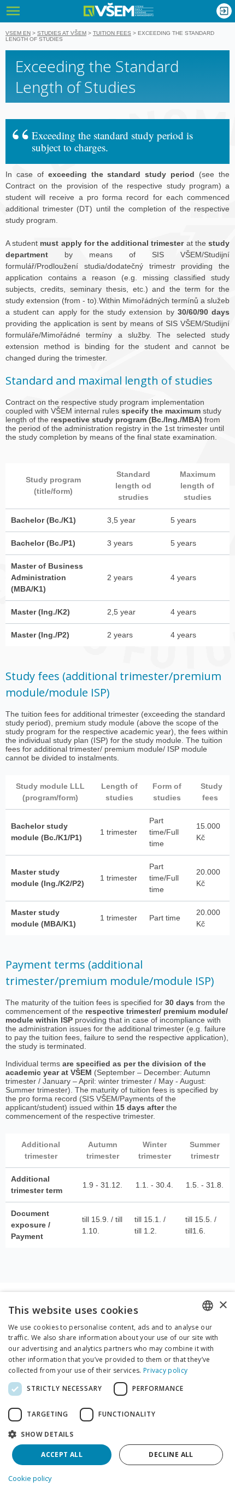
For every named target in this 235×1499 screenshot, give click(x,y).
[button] (117, 1433)
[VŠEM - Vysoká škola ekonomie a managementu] (119, 9)
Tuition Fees (112, 33)
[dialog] (117, 1395)
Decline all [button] (171, 1454)
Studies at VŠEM (61, 33)
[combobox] (207, 1305)
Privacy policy (165, 1370)
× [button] (223, 1305)
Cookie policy (30, 1478)
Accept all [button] (62, 1454)
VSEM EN (18, 33)
